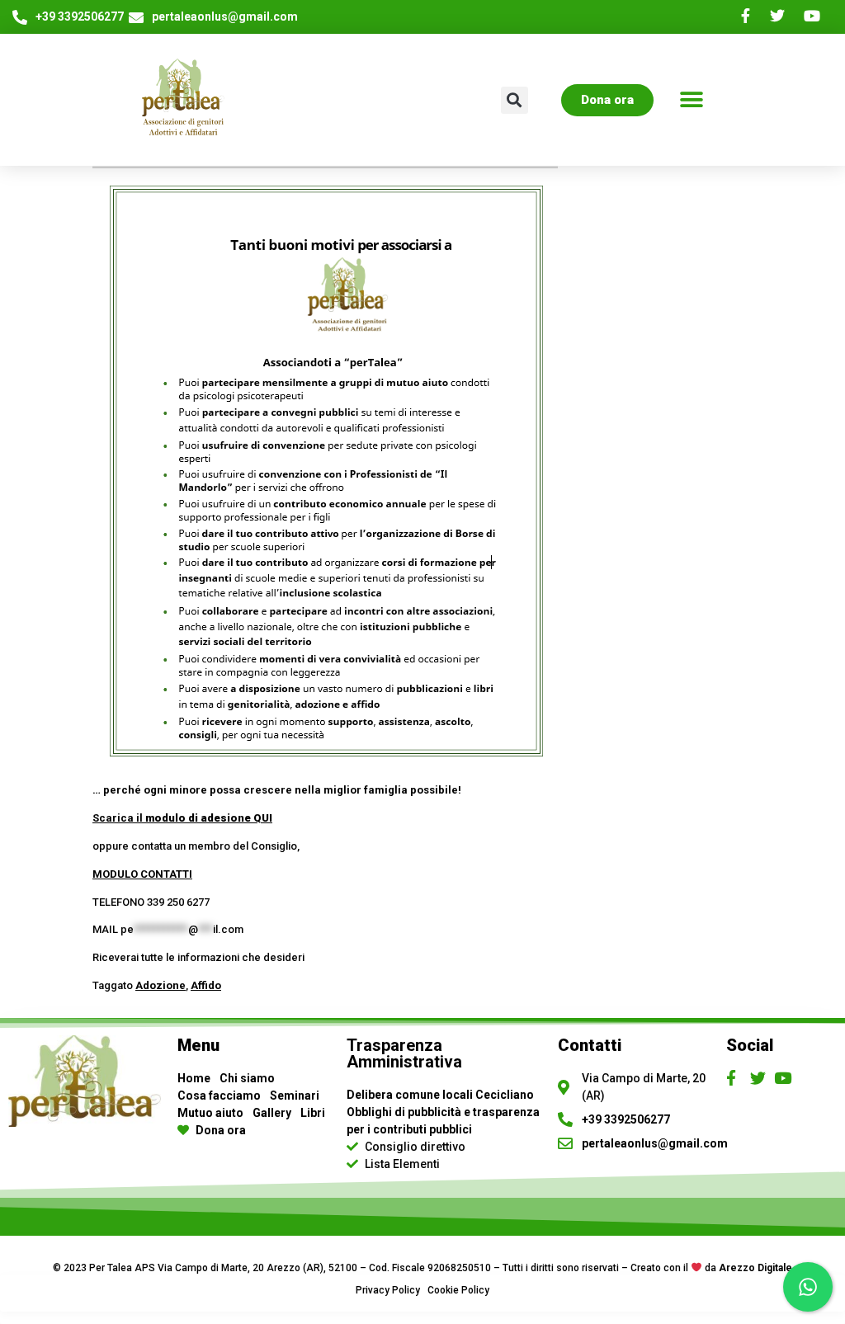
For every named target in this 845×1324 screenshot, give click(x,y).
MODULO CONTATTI (142, 874)
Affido (206, 985)
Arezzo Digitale (755, 1268)
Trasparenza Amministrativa (404, 1053)
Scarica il (182, 818)
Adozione (160, 985)
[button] (691, 100)
